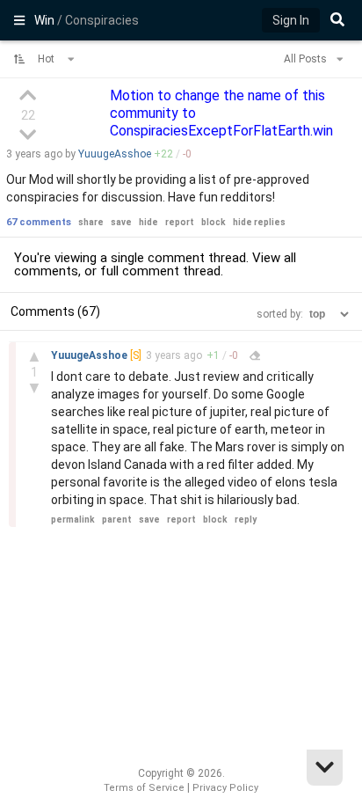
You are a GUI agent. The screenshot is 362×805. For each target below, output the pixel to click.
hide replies (259, 222)
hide (148, 222)
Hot (47, 59)
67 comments (38, 222)
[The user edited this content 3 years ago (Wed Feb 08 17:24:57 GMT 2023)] (255, 355)
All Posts (306, 59)
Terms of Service (144, 788)
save (121, 222)
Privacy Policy (225, 788)
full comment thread (160, 271)
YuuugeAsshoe (114, 154)
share (91, 222)
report (179, 222)
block (213, 222)
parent (117, 519)
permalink (73, 519)
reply (246, 519)
